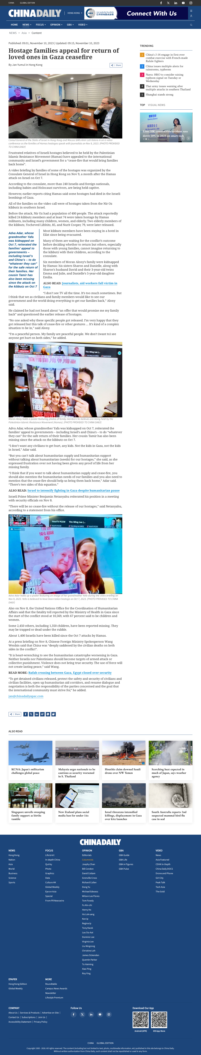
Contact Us (14, 1017)
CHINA (11, 2)
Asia (24, 33)
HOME (14, 25)
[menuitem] (74, 13)
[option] (166, 127)
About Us (13, 1012)
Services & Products (30, 1012)
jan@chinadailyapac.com (26, 696)
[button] (143, 139)
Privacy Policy (40, 1021)
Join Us (41, 1017)
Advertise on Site (50, 1012)
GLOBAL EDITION (27, 2)
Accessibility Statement (20, 1021)
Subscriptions (28, 1017)
